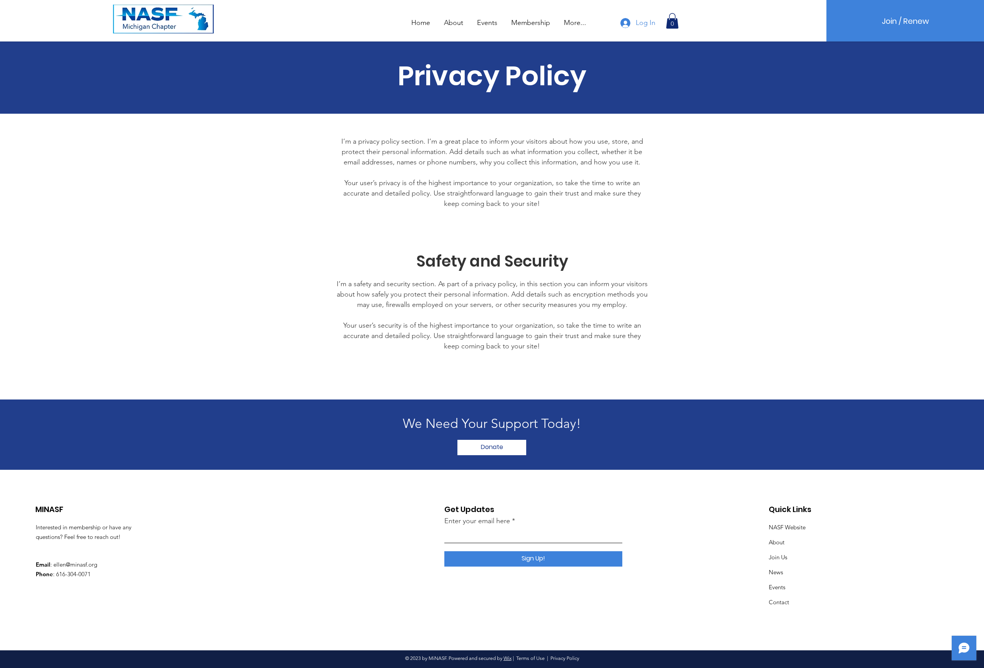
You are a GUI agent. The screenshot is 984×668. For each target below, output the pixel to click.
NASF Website (787, 527)
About (777, 542)
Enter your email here (477, 520)
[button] (453, 19)
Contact (779, 602)
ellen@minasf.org (75, 564)
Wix (508, 658)
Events (777, 587)
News (776, 572)
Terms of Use (530, 658)
